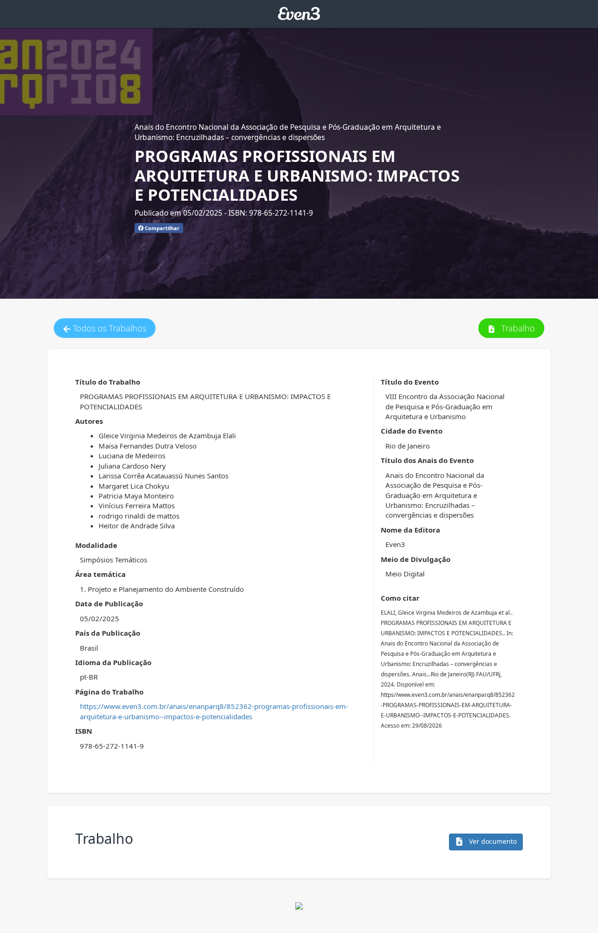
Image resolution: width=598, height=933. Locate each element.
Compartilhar (161, 227)
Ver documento (492, 841)
